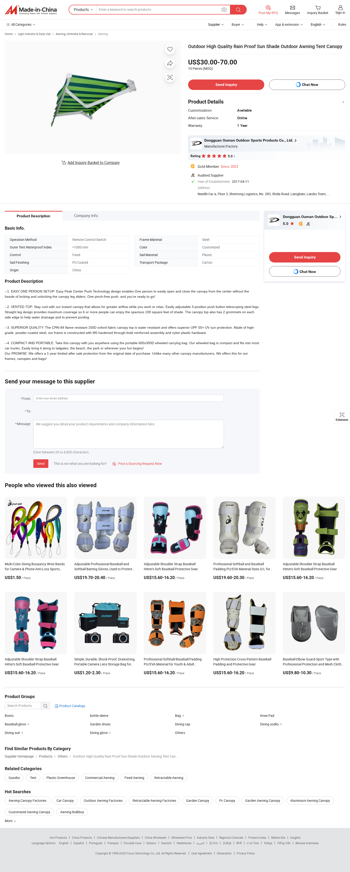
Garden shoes (100, 724)
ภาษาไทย (253, 843)
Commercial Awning (100, 777)
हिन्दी (239, 843)
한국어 (213, 843)
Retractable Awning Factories (154, 800)
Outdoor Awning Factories (103, 800)
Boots (9, 715)
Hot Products (58, 837)
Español (79, 843)
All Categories (21, 24)
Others (180, 732)
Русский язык (132, 843)
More (9, 820)
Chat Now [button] (310, 84)
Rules (342, 24)
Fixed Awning (134, 777)
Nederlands (184, 843)
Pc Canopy (227, 800)
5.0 (286, 223)
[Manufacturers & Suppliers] (31, 10)
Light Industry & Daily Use (34, 34)
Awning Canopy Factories (27, 800)
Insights (295, 837)
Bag (178, 715)
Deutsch (166, 843)
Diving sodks (269, 724)
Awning (103, 34)
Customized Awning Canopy (29, 812)
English (64, 843)
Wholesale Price (181, 837)
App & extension (287, 24)
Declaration (224, 853)
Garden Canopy (197, 800)
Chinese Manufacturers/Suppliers (118, 837)
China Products (82, 837)
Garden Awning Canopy (262, 800)
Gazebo (14, 777)
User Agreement (201, 853)
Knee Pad (267, 715)
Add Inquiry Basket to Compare (94, 162)
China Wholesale (155, 837)
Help (260, 24)
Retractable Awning (168, 777)
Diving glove (99, 732)
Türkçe (268, 843)
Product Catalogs (72, 706)
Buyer (236, 24)
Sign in (340, 12)
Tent (33, 777)
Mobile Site (278, 837)
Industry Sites (205, 837)
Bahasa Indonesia (307, 843)
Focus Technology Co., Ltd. (143, 853)
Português (95, 843)
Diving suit (12, 732)
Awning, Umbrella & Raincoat (74, 34)
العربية (200, 843)
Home (9, 34)
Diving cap (182, 724)
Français (113, 843)
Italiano (151, 843)
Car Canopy (65, 800)
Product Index (257, 837)
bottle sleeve (99, 715)
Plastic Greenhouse (60, 777)
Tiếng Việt (283, 843)
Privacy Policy (246, 853)
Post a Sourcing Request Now (137, 463)
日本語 (227, 843)
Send (41, 463)
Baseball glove (15, 724)
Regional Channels (231, 837)
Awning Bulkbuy (72, 812)
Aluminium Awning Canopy (310, 800)
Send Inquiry (226, 84)
